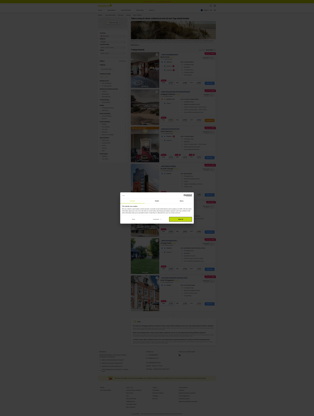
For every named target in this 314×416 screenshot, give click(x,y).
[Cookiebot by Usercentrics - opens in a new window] (185, 195)
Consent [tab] (132, 201)
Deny (133, 219)
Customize (156, 219)
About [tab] (181, 201)
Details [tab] (157, 201)
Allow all (180, 219)
